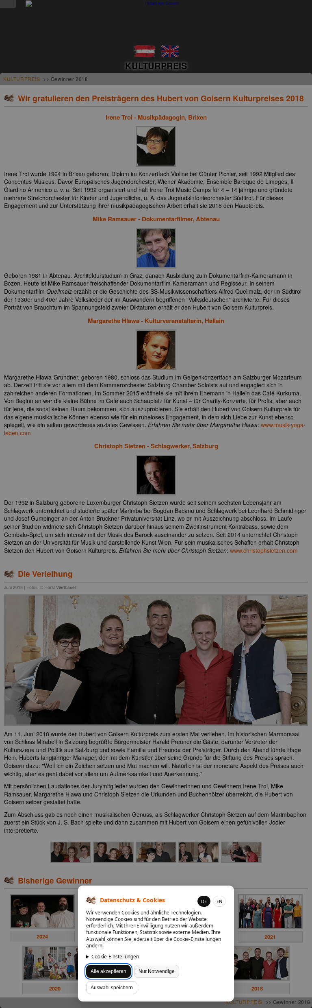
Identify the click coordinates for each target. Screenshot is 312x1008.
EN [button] (219, 901)
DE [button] (204, 901)
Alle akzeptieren (108, 971)
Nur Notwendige (157, 971)
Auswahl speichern (112, 988)
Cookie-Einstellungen (115, 956)
